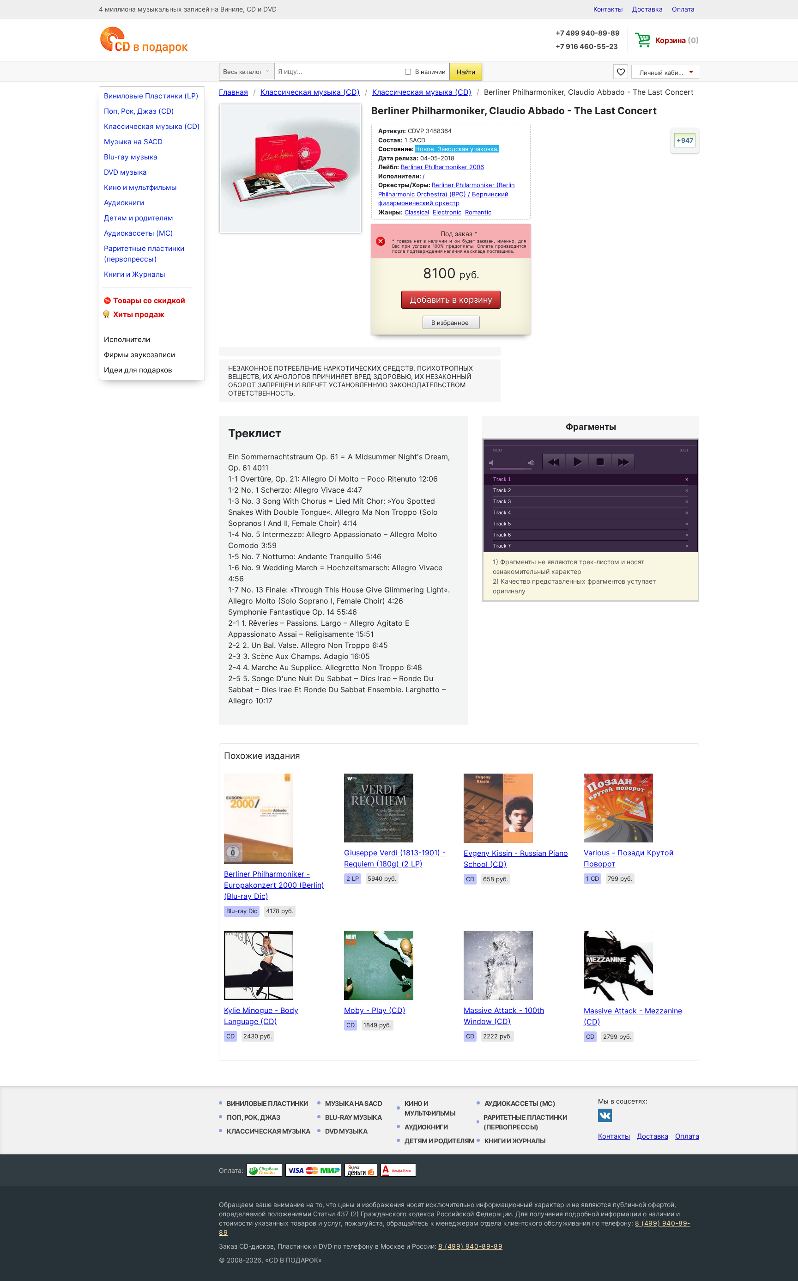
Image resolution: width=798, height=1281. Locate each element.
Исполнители (127, 339)
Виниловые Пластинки (267, 1103)
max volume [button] (531, 462)
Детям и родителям (138, 218)
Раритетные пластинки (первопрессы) (144, 253)
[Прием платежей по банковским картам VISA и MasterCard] (313, 1170)
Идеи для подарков (138, 370)
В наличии (430, 71)
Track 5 (502, 523)
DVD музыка (125, 172)
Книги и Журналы (134, 274)
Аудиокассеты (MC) (138, 233)
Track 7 (502, 546)
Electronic (447, 212)
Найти (466, 72)
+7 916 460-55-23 (587, 46)
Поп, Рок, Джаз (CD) (139, 111)
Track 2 (502, 490)
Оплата (683, 9)
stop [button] (600, 462)
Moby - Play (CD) (374, 1010)
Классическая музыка (268, 1131)
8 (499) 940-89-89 (470, 1246)
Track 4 (502, 512)
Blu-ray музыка (130, 156)
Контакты (608, 9)
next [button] (623, 462)
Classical (417, 212)
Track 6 (502, 534)
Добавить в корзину (451, 300)
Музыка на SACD (133, 141)
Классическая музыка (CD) (152, 126)
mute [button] (492, 462)
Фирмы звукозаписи (139, 354)
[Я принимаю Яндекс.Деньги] (361, 1170)
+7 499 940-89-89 (588, 33)
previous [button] (554, 462)
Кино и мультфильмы (140, 187)
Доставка (647, 9)
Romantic (478, 212)
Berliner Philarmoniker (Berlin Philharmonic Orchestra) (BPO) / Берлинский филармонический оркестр (446, 194)
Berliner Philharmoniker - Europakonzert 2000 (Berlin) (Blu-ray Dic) (274, 885)
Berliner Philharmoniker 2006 (442, 167)
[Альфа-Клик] (398, 1170)
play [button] (577, 462)
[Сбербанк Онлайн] (264, 1170)
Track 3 (502, 501)
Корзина (677, 40)
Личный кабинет (664, 72)
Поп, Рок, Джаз (253, 1117)
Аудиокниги (124, 202)
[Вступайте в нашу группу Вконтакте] (605, 1115)
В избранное (450, 322)
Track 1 (502, 479)
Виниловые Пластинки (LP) (151, 96)
